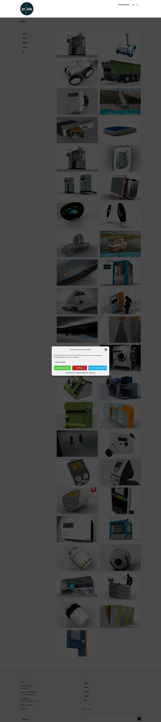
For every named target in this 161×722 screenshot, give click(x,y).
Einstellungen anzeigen (97, 368)
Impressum (92, 373)
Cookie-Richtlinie (70, 373)
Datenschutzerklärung (82, 373)
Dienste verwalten (60, 362)
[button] (106, 349)
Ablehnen (79, 368)
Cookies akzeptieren (62, 368)
